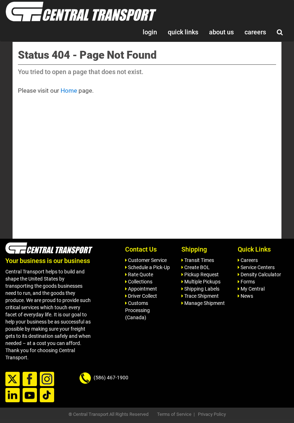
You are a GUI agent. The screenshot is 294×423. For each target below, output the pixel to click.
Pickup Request (201, 274)
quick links (183, 32)
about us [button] (221, 32)
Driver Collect (142, 296)
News (246, 296)
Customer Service (147, 260)
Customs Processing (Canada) (137, 310)
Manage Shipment (204, 303)
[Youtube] (31, 395)
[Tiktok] (48, 395)
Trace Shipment (201, 296)
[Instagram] (48, 379)
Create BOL (196, 267)
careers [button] (255, 32)
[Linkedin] (13, 395)
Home (69, 90)
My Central (252, 289)
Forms (247, 282)
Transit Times (198, 260)
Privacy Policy (212, 414)
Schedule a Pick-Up (148, 267)
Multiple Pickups (201, 282)
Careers (249, 260)
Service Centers (257, 267)
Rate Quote (140, 274)
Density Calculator (260, 274)
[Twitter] (13, 379)
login (150, 32)
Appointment (142, 289)
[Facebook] (31, 379)
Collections (139, 282)
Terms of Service (174, 414)
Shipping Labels (201, 289)
